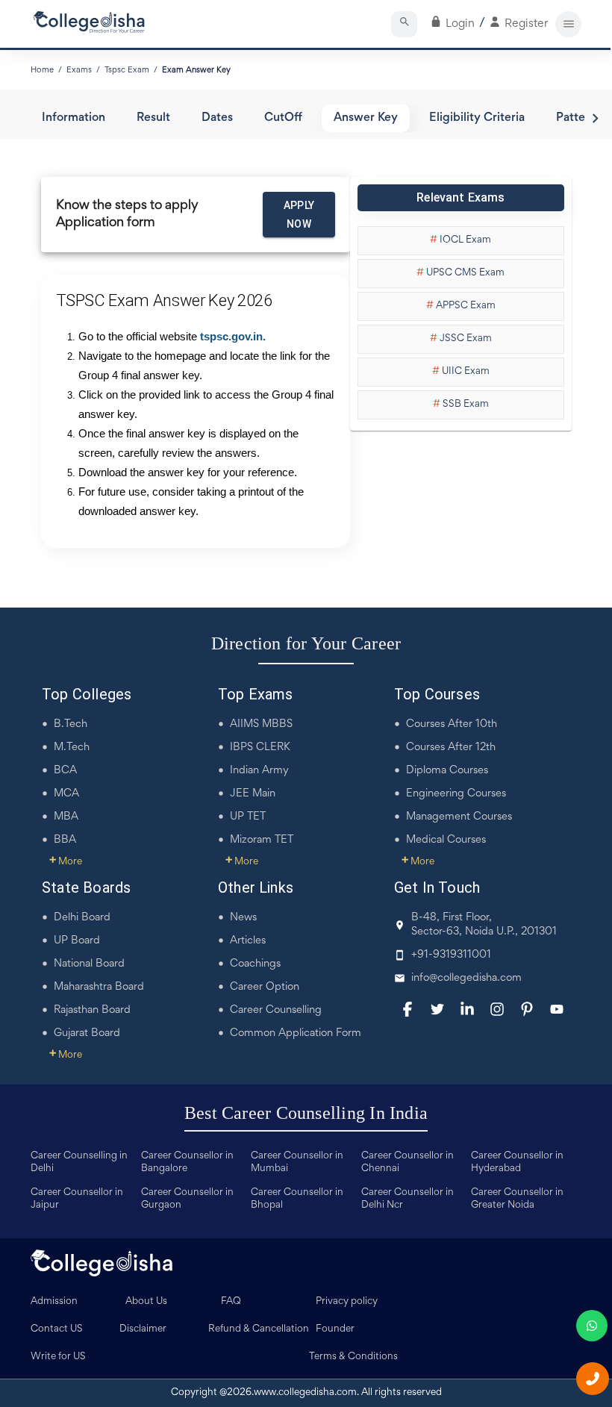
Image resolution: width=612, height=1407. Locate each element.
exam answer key (196, 70)
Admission (54, 1301)
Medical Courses (446, 840)
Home (42, 70)
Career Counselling (276, 1010)
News (243, 918)
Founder (335, 1329)
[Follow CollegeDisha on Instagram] (497, 1009)
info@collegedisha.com (466, 978)
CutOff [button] (283, 118)
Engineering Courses (456, 794)
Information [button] (73, 118)
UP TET (248, 817)
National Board (89, 964)
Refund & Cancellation (258, 1329)
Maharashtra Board (99, 987)
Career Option (264, 987)
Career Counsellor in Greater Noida (517, 1199)
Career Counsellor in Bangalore (187, 1162)
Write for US (58, 1357)
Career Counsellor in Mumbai (297, 1162)
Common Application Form (295, 1033)
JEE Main (252, 794)
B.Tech (70, 724)
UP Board (77, 941)
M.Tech (72, 747)
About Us (146, 1301)
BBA (65, 840)
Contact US (57, 1329)
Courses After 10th (451, 724)
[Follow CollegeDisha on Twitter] (437, 1009)
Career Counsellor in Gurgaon (187, 1199)
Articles (248, 941)
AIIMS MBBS (261, 724)
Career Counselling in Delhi (79, 1162)
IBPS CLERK (260, 747)
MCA (66, 794)
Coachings (255, 964)
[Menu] (568, 24)
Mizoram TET (261, 840)
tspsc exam (126, 70)
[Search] (404, 24)
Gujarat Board (87, 1033)
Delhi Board (82, 918)
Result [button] (153, 118)
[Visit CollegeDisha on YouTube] (556, 1009)
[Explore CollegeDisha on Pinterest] (526, 1009)
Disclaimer (142, 1329)
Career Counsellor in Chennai (407, 1162)
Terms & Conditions (353, 1357)
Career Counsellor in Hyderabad (517, 1162)
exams (79, 70)
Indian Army (259, 771)
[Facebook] (407, 1009)
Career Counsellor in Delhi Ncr (407, 1199)
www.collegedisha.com (305, 1392)
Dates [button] (217, 118)
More (65, 862)
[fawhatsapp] (592, 1325)
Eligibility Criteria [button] (477, 118)
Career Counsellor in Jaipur (77, 1199)
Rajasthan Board (92, 1010)
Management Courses (459, 817)
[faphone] (592, 1378)
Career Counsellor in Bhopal (297, 1199)
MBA (66, 817)
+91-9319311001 (451, 955)
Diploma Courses (447, 771)
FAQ (231, 1301)
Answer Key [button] (366, 118)
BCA (65, 771)
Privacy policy (347, 1301)
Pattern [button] (576, 118)
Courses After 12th (451, 747)
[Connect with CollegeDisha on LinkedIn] (467, 1009)
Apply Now (299, 214)
